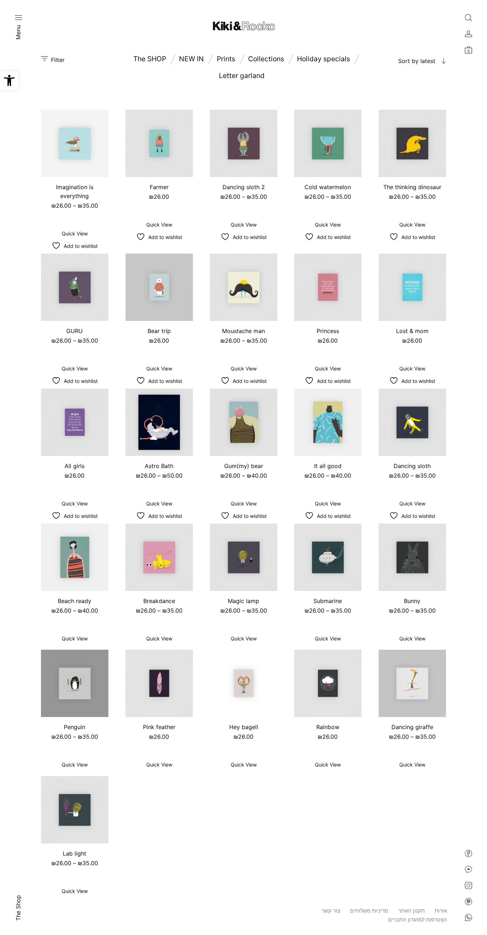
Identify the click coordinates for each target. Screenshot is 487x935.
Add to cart (159, 205)
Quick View (75, 233)
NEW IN (191, 58)
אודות (441, 910)
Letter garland (242, 75)
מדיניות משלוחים (369, 910)
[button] (9, 80)
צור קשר (331, 910)
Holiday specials (323, 58)
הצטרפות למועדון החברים (417, 919)
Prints (226, 58)
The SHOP (149, 58)
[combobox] (401, 61)
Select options (74, 214)
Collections (266, 58)
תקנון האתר (411, 910)
